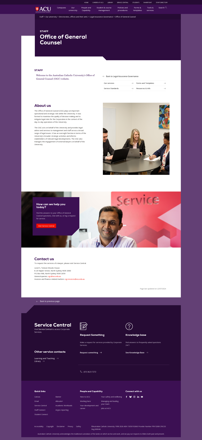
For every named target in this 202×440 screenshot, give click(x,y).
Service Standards (111, 88)
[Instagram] (134, 397)
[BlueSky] (130, 397)
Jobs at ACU (106, 408)
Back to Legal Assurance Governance (122, 76)
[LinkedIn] (138, 397)
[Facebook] (126, 397)
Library (37, 361)
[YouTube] (142, 397)
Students (135, 3)
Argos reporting (62, 410)
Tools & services (150, 8)
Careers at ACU (97, 3)
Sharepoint (147, 3)
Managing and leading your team (110, 402)
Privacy (70, 426)
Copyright (50, 426)
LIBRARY (110, 3)
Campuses (61, 7)
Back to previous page (50, 301)
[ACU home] (43, 9)
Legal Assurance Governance (101, 17)
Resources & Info (143, 88)
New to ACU (85, 397)
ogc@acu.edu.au (54, 276)
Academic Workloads (64, 405)
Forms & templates (137, 8)
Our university (73, 8)
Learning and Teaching (44, 358)
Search (161, 7)
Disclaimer (61, 426)
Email (36, 401)
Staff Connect (39, 410)
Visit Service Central (46, 226)
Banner (58, 397)
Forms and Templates (145, 83)
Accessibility (38, 426)
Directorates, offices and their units (73, 17)
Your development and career (89, 406)
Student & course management (104, 8)
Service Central (122, 3)
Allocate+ (59, 401)
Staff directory (162, 3)
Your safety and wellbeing (111, 397)
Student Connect (41, 414)
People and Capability (86, 8)
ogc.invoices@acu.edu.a (74, 279)
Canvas (37, 397)
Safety (78, 426)
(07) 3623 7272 (90, 372)
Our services (109, 83)
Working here (85, 401)
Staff (41, 17)
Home (86, 3)
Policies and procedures (123, 8)
